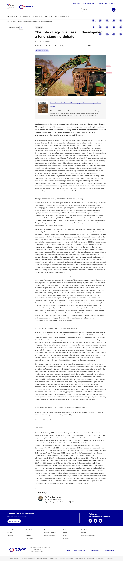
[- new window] (71, 276)
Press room (76, 3)
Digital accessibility (80, 558)
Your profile (10, 535)
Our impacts (36, 16)
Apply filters (113, 10)
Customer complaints (42, 558)
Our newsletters (14, 521)
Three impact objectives (50, 532)
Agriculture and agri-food (42, 50)
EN (112, 3)
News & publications (61, 16)
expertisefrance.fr (79, 550)
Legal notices (53, 558)
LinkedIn (95, 521)
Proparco (65, 532)
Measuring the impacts (49, 535)
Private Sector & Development (88, 535)
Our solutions (11, 16)
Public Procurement (88, 3)
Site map (109, 558)
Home (8, 21)
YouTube (100, 521)
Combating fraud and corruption (95, 558)
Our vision (65, 535)
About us (47, 16)
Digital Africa (101, 3)
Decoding (39, 27)
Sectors (27, 532)
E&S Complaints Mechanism (27, 558)
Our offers (9, 532)
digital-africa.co (94, 550)
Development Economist (63, 46)
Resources (83, 532)
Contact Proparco (14, 558)
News (14, 21)
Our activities (24, 16)
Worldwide (28, 535)
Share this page (21, 28)
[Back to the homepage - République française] (27, 7)
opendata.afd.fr (109, 550)
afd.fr (67, 550)
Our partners (66, 538)
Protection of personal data (66, 558)
